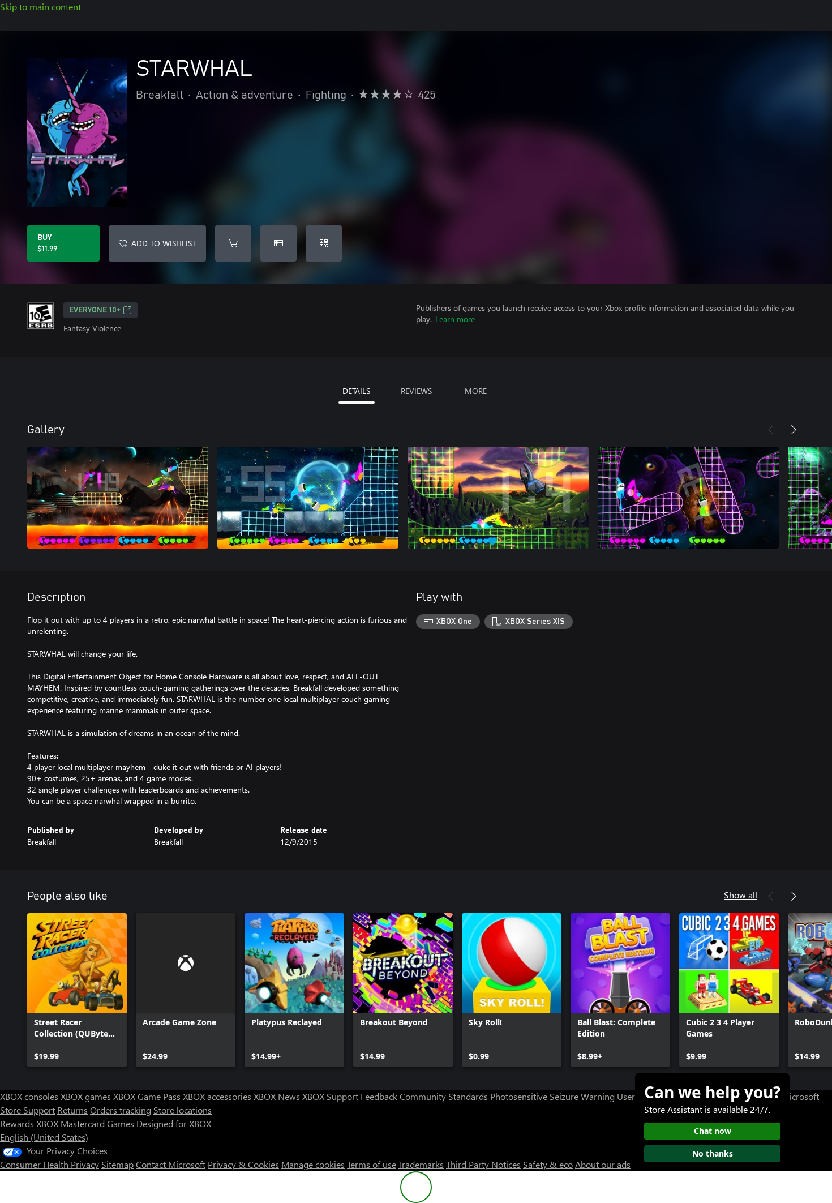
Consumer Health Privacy (49, 1164)
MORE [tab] (476, 391)
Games (120, 1123)
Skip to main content (40, 6)
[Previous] (771, 430)
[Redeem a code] (324, 243)
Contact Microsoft (170, 1164)
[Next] (793, 430)
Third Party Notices (483, 1164)
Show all (740, 895)
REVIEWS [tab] (416, 391)
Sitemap (117, 1164)
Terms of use (371, 1164)
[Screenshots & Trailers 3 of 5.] (498, 498)
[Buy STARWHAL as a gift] (278, 243)
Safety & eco (548, 1164)
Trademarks (421, 1164)
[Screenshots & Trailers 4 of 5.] (688, 498)
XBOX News (277, 1096)
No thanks (712, 1153)
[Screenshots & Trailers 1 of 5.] (117, 498)
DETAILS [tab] (356, 391)
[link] (77, 990)
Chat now (712, 1130)
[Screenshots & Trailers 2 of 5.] (307, 498)
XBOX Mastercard (70, 1123)
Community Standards (444, 1096)
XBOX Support (330, 1096)
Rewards (17, 1123)
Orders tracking (120, 1110)
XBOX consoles (29, 1096)
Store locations (182, 1110)
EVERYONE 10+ (95, 310)
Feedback (379, 1096)
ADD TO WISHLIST (163, 243)
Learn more (455, 319)
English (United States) (44, 1137)
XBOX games (86, 1096)
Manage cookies (313, 1164)
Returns (72, 1110)
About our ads (603, 1164)
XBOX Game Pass (147, 1096)
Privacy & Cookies (243, 1164)
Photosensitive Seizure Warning (552, 1096)
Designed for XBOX (173, 1123)
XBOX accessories (217, 1096)
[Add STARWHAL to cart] (233, 243)
